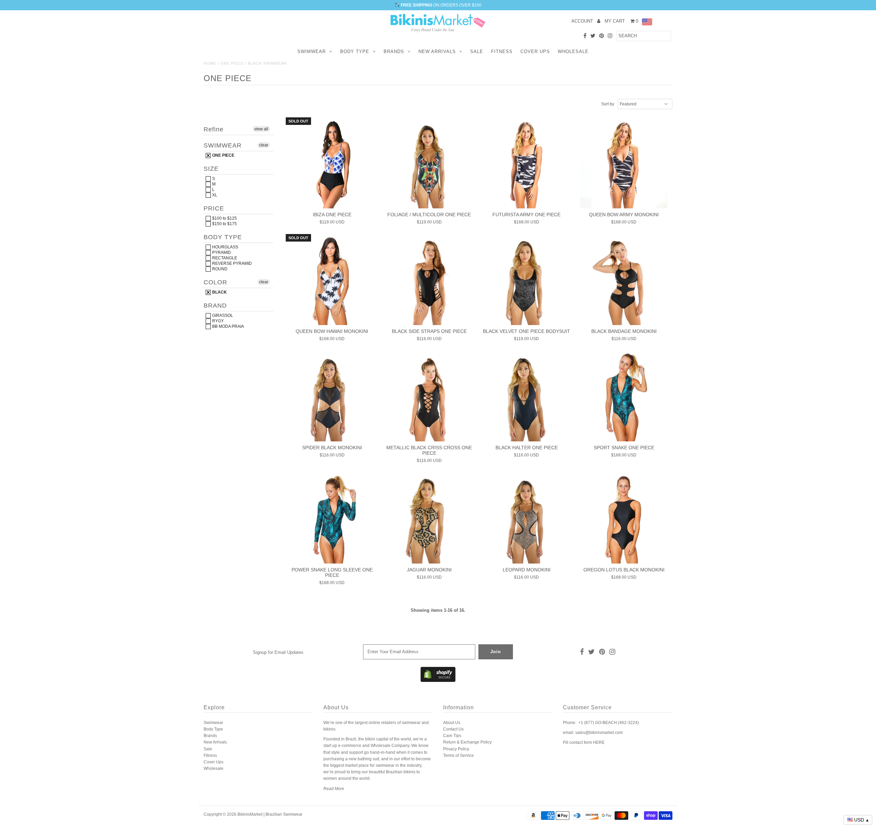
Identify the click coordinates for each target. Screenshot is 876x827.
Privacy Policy (456, 749)
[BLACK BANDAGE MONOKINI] (624, 280)
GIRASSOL (222, 315)
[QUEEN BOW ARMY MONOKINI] (624, 163)
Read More (333, 788)
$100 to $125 (224, 218)
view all (261, 129)
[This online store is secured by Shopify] (438, 680)
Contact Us (453, 729)
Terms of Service (458, 755)
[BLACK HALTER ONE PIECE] (526, 397)
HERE (599, 742)
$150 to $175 (224, 223)
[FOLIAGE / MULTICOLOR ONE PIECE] (429, 163)
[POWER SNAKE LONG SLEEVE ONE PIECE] (332, 519)
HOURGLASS (224, 247)
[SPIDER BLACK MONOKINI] (332, 397)
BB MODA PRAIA (227, 326)
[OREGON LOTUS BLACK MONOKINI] (624, 519)
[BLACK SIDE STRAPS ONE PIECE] (429, 280)
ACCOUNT (582, 21)
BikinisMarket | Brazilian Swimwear (269, 814)
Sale (476, 51)
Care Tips (452, 735)
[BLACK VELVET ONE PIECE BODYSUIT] (526, 280)
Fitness (502, 51)
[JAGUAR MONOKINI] (429, 519)
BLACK (219, 292)
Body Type (354, 51)
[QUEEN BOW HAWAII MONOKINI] (332, 280)
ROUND (219, 269)
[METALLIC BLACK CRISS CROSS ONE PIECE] (429, 397)
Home (210, 63)
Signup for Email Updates (278, 652)
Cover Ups (535, 51)
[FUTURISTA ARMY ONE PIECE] (526, 163)
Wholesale (573, 51)
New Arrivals (437, 51)
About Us (451, 722)
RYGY (217, 321)
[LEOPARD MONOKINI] (526, 519)
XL (214, 195)
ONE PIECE (232, 63)
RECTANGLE (224, 258)
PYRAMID (221, 252)
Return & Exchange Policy (467, 742)
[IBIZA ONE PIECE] (332, 163)
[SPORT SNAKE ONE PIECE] (624, 397)
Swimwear (311, 51)
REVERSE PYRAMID (231, 263)
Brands (394, 51)
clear (263, 145)
